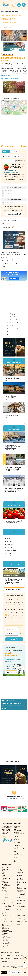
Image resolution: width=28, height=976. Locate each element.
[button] (14, 107)
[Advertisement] (14, 299)
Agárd (7, 13)
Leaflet (25, 113)
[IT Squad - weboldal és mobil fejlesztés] (24, 972)
